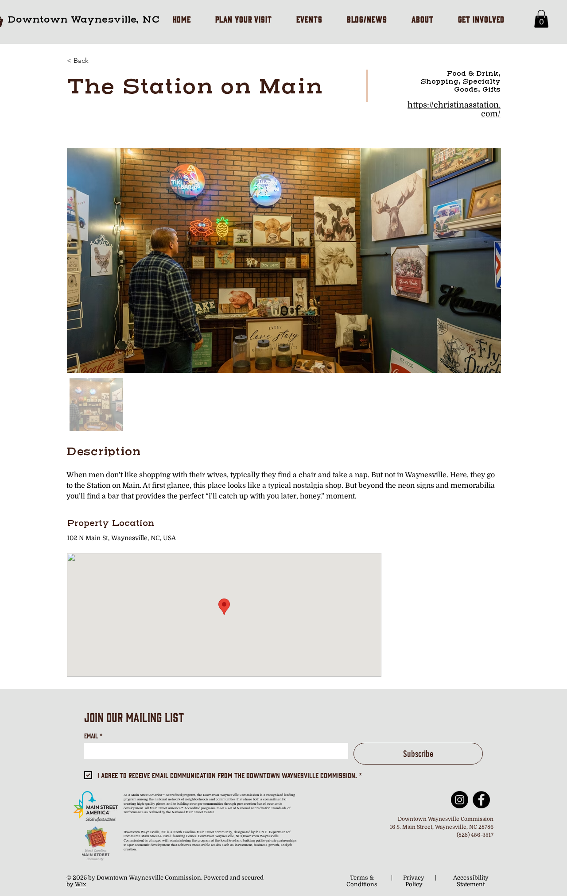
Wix (80, 884)
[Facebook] (481, 799)
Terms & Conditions (361, 881)
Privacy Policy (413, 881)
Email (93, 735)
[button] (541, 19)
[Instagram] (459, 799)
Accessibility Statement (471, 881)
